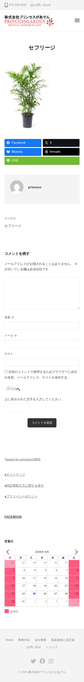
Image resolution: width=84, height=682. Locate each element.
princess (34, 187)
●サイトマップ (14, 474)
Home (9, 640)
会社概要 (40, 640)
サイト (8, 353)
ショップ (52, 647)
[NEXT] (75, 551)
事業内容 (24, 640)
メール (10, 335)
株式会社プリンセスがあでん (47, 672)
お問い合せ (33, 647)
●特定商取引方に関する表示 (24, 485)
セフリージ (12, 226)
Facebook (13, 517)
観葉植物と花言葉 (63, 640)
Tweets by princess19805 (22, 459)
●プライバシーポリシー (21, 496)
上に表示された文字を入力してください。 (34, 399)
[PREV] (8, 551)
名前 (9, 317)
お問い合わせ (43, 5)
